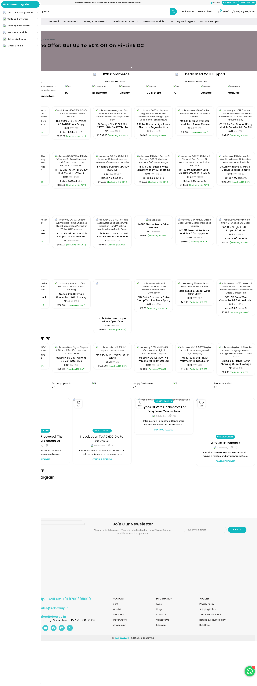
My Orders (118, 614)
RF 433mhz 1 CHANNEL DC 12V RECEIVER (82, 168)
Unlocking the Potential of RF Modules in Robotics (163, 438)
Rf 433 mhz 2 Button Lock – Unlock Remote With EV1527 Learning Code (164, 173)
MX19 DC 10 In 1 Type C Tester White (112, 356)
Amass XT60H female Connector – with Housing (71, 295)
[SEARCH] (173, 11)
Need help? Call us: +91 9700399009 (58, 599)
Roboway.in (122, 638)
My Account (119, 624)
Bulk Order (204, 624)
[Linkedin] (62, 628)
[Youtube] (45, 628)
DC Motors (153, 93)
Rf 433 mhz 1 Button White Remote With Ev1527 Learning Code (123, 170)
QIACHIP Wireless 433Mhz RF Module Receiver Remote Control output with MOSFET (205, 170)
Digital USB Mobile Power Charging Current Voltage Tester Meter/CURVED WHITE (236, 364)
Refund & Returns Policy (212, 619)
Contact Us (162, 619)
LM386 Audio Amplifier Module (153, 119)
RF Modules (164, 430)
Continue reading (102, 459)
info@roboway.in (52, 616)
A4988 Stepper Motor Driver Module (153, 226)
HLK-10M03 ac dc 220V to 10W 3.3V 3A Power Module (71, 122)
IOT (67, 93)
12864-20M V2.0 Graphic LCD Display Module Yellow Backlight (235, 124)
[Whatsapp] (70, 628)
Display (124, 93)
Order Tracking (247, 2)
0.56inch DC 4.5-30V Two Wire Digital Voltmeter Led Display (153, 361)
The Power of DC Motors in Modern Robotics (225, 438)
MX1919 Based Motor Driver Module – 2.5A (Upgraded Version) (194, 233)
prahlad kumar (99, 445)
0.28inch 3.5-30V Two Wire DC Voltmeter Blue (71, 359)
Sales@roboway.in (53, 608)
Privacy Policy (206, 603)
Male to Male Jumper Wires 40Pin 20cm (194, 292)
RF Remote (99, 93)
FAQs (159, 603)
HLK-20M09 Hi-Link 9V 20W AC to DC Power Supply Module (112, 124)
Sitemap (161, 624)
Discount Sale (230, 2)
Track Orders (120, 619)
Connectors (46, 96)
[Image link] (47, 557)
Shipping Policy (207, 609)
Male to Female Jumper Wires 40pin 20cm (112, 320)
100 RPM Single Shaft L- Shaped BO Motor (235, 229)
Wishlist (117, 609)
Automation (102, 430)
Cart (115, 603)
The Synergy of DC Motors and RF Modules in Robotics (102, 438)
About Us (161, 614)
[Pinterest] (54, 628)
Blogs (159, 609)
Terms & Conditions (210, 614)
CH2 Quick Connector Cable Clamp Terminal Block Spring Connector (153, 300)
